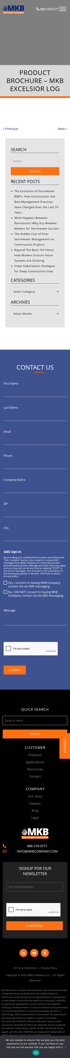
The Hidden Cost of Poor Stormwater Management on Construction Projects (34, 239)
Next (62, 129)
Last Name (12, 407)
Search (35, 171)
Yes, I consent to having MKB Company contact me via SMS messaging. (34, 584)
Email (8, 431)
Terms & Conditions (25, 968)
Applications (35, 762)
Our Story (35, 796)
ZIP (7, 504)
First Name (12, 383)
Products (35, 755)
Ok (36, 1052)
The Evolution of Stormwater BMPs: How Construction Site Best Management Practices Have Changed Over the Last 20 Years (36, 201)
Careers (35, 803)
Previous (10, 129)
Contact (35, 776)
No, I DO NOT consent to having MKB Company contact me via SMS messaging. (36, 593)
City (7, 528)
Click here (45, 573)
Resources (35, 769)
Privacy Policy (49, 968)
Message (11, 610)
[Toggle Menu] (62, 9)
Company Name (16, 480)
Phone (9, 455)
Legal (35, 817)
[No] (65, 1047)
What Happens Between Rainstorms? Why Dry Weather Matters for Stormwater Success (36, 223)
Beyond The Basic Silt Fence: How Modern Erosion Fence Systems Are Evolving (34, 255)
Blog (35, 810)
